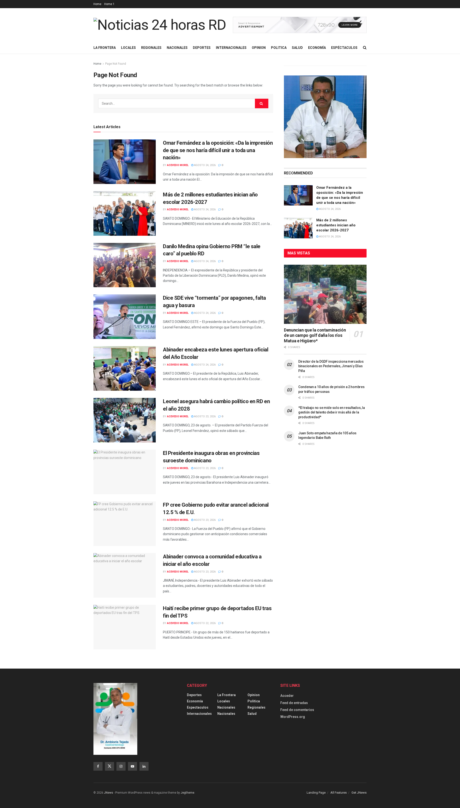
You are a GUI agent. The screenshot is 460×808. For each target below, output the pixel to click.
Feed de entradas (294, 703)
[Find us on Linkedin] (144, 766)
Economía (317, 48)
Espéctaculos (344, 48)
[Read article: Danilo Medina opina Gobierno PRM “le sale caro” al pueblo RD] (124, 265)
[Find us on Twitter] (109, 766)
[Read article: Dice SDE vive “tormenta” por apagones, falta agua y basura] (124, 316)
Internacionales (231, 48)
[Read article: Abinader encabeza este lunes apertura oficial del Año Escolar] (124, 368)
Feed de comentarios (297, 710)
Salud (297, 48)
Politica (279, 48)
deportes (194, 695)
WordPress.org (292, 717)
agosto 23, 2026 (204, 416)
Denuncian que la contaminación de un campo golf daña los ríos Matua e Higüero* (315, 335)
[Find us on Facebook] (98, 766)
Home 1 (109, 4)
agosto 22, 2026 (204, 623)
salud (252, 714)
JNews (108, 792)
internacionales (199, 714)
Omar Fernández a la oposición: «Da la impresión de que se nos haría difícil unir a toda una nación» (218, 150)
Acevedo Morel (178, 165)
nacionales (226, 714)
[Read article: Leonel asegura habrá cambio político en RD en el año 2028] (124, 420)
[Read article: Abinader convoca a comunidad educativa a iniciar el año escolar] (124, 575)
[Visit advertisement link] (300, 25)
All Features (338, 792)
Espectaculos (197, 707)
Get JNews (359, 792)
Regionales (151, 48)
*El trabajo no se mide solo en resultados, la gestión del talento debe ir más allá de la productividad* (331, 412)
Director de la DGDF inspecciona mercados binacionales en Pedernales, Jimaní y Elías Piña (331, 366)
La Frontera (104, 48)
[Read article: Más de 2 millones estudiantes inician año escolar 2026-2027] (124, 213)
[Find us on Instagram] (121, 766)
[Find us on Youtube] (132, 766)
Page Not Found (115, 63)
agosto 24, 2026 (204, 165)
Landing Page (316, 792)
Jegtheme (187, 792)
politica (253, 701)
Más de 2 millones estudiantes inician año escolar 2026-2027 (336, 225)
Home (97, 4)
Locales (128, 48)
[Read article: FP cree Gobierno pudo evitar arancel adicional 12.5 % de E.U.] (124, 523)
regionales (256, 707)
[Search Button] (365, 48)
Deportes (202, 48)
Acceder (287, 696)
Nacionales (177, 48)
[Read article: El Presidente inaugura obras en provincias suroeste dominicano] (124, 472)
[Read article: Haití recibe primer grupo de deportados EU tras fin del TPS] (124, 627)
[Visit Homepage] (159, 25)
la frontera (226, 695)
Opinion (259, 48)
